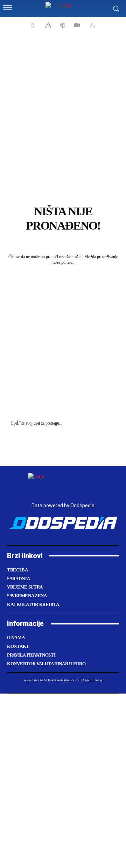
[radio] (61, 25)
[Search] (112, 423)
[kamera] (76, 25)
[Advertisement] (63, 139)
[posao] (31, 25)
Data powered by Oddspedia (62, 505)
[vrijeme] (47, 25)
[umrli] (91, 25)
